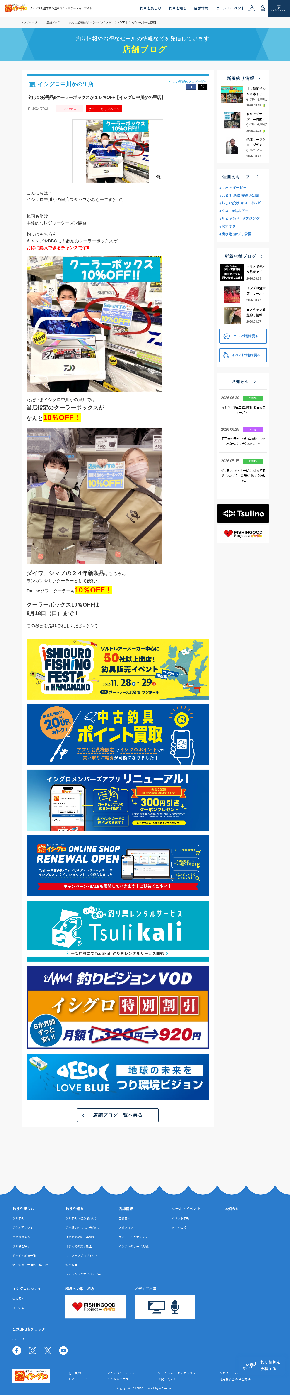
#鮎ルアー (240, 211)
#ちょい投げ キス (233, 203)
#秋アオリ (227, 226)
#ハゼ (256, 203)
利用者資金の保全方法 (235, 1379)
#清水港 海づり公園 (235, 234)
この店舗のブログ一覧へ (189, 81)
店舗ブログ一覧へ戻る (118, 1115)
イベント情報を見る (246, 355)
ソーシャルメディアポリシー (178, 1373)
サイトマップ (77, 1379)
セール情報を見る (245, 336)
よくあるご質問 (118, 1379)
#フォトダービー (233, 188)
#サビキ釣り (229, 219)
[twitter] (202, 87)
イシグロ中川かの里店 (66, 84)
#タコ (224, 211)
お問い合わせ (167, 1379)
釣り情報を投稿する (270, 1365)
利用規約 (74, 1373)
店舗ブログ (53, 22)
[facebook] (191, 87)
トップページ (29, 22)
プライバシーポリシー (122, 1373)
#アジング (251, 219)
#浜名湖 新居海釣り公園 (239, 196)
